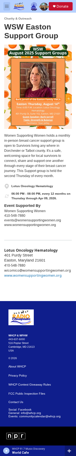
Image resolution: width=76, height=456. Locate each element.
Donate (62, 6)
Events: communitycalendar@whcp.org (34, 416)
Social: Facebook (19, 409)
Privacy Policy (17, 375)
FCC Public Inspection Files (26, 393)
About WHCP (17, 366)
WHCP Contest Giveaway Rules (29, 384)
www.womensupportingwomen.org (30, 225)
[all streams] (70, 450)
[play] (6, 451)
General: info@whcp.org (24, 413)
